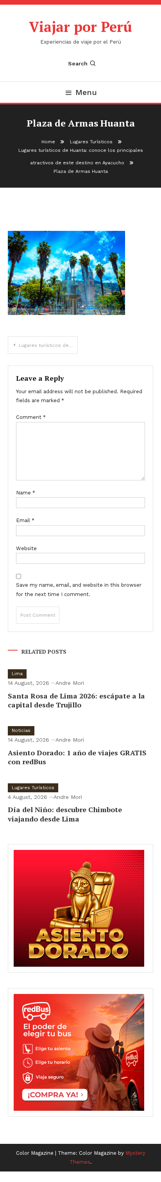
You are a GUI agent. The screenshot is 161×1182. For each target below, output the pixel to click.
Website (26, 548)
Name (25, 493)
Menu (86, 92)
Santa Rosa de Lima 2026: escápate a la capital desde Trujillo (76, 700)
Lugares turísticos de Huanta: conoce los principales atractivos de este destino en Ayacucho (48, 345)
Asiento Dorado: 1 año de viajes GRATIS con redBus (77, 757)
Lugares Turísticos (33, 787)
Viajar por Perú (80, 27)
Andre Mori (69, 683)
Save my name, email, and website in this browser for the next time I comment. (78, 589)
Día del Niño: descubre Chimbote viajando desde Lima (65, 814)
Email (25, 520)
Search (78, 63)
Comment (31, 417)
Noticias (21, 730)
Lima (17, 673)
